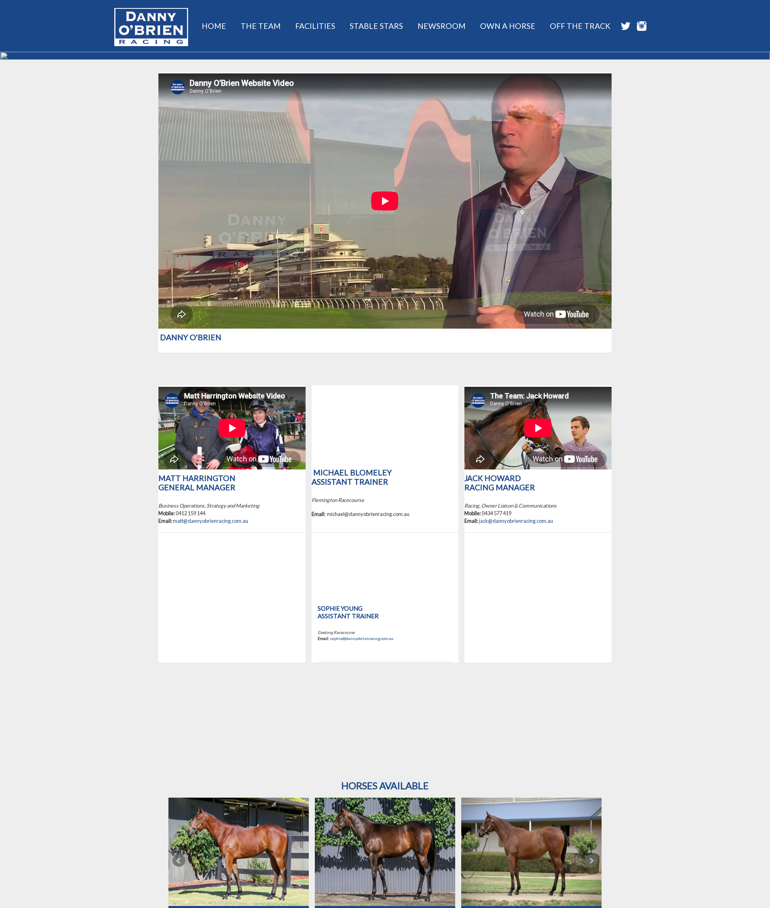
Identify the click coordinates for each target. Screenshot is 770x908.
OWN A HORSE (507, 25)
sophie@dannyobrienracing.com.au (361, 638)
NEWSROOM (441, 25)
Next (591, 860)
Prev (178, 860)
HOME (214, 25)
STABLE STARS (376, 25)
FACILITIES (315, 25)
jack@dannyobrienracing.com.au (516, 521)
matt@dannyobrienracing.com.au (210, 521)
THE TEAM (261, 25)
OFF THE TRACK (580, 25)
